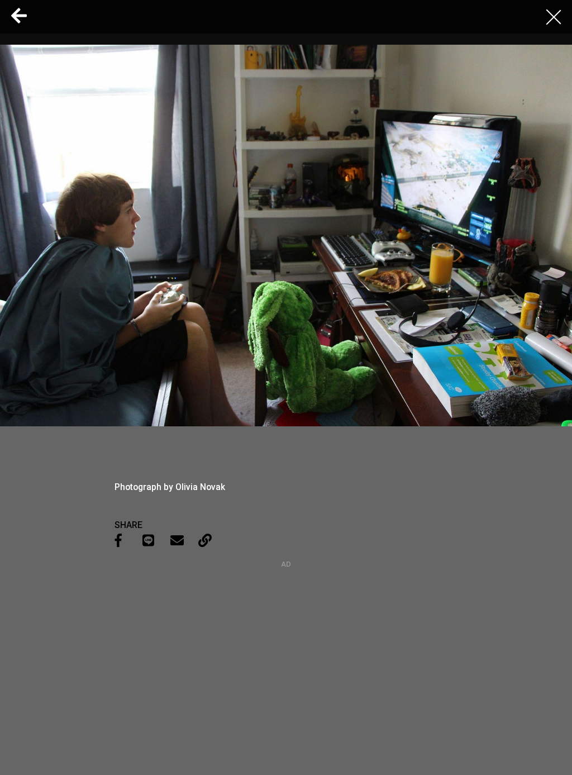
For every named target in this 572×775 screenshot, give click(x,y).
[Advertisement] (286, 638)
